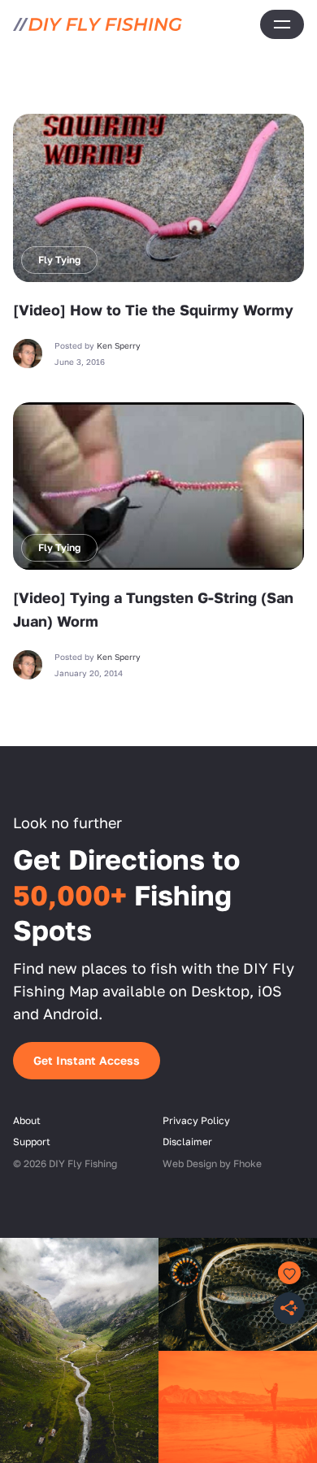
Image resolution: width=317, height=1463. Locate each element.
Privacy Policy (196, 1120)
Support (31, 1141)
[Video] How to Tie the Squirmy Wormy (153, 310)
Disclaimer (187, 1141)
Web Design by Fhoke (212, 1163)
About (27, 1120)
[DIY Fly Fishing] (97, 24)
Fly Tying (59, 260)
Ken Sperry (119, 345)
